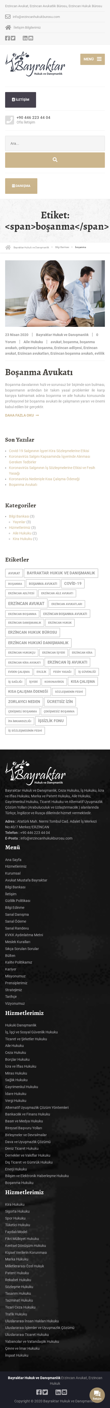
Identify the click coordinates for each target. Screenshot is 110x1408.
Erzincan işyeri (53, 652)
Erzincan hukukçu (21, 652)
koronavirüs (54, 682)
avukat (56, 342)
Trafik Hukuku (16, 1314)
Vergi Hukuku (15, 1101)
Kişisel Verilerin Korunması (26, 1252)
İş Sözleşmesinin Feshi (25, 730)
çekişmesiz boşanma (36, 348)
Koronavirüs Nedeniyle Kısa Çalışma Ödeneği (44, 479)
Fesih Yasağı (62, 672)
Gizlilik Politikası (17, 901)
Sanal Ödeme (15, 921)
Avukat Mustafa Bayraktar (26, 880)
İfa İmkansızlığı (19, 721)
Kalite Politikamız (18, 962)
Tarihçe (11, 996)
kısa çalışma (83, 681)
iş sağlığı (15, 682)
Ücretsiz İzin (60, 702)
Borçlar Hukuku (17, 1059)
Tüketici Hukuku (17, 1225)
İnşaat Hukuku (16, 1355)
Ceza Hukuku (15, 1053)
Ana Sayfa (13, 860)
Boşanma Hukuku (19, 1183)
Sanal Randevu (17, 928)
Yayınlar (19, 522)
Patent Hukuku (17, 1273)
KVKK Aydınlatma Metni (24, 935)
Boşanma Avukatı (39, 372)
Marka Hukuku (16, 1259)
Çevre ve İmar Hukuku (22, 1348)
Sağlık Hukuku (16, 1080)
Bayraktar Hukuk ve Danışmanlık (61, 573)
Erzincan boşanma (22, 614)
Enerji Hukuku (16, 1169)
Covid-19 (73, 584)
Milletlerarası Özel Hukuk (24, 1266)
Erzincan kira (82, 652)
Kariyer (10, 969)
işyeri (33, 682)
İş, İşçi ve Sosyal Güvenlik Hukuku (31, 1032)
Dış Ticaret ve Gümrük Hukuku (29, 1162)
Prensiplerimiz (16, 983)
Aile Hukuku (33, 342)
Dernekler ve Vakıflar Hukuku (27, 1155)
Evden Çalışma (19, 672)
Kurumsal (12, 873)
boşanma (70, 342)
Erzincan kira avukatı (24, 662)
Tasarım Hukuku (18, 1293)
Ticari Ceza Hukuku (20, 1307)
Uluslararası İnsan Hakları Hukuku (32, 1321)
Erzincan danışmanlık (24, 622)
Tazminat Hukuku (19, 1300)
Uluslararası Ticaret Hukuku (27, 1335)
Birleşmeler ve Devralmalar (26, 1135)
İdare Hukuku (15, 1094)
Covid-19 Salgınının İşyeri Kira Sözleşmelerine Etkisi (49, 451)
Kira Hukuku (22, 539)
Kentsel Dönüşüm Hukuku (25, 1246)
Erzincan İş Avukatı (67, 662)
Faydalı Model (16, 1232)
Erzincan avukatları (33, 353)
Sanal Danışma (17, 914)
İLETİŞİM (22, 100)
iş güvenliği (87, 672)
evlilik (99, 353)
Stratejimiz (13, 990)
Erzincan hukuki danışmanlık (38, 643)
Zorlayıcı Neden (24, 702)
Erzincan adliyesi (68, 348)
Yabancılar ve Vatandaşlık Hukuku (32, 1341)
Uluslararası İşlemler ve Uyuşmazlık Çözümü (39, 1328)
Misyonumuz (15, 976)
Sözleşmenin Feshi (69, 692)
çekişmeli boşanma (22, 711)
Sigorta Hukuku (17, 1211)
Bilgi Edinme (14, 908)
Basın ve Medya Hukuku (24, 1121)
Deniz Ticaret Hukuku (22, 1148)
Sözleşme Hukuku (19, 1287)
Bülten (10, 956)
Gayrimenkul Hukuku (21, 1087)
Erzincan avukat (26, 603)
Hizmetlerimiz (19, 528)
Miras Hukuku (16, 1073)
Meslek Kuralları (17, 942)
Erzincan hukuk (60, 622)
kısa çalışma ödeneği (28, 691)
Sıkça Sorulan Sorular (22, 949)
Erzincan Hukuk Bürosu (32, 632)
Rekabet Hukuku (18, 1280)
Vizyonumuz (15, 1003)
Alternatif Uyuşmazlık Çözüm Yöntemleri (37, 1107)
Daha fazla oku (19, 415)
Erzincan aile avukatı (57, 593)
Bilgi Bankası (19, 516)
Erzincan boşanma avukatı (71, 353)
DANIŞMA (22, 186)
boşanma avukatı (43, 584)
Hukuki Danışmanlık (20, 1025)
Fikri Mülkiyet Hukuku (22, 1239)
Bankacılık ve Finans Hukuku (27, 1114)
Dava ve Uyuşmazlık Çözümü (28, 1142)
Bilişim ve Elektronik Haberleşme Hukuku (37, 1176)
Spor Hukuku (15, 1218)
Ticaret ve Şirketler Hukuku (26, 1039)
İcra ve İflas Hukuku (20, 1066)
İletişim (10, 894)
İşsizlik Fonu (51, 721)
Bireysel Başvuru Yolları (23, 1128)
